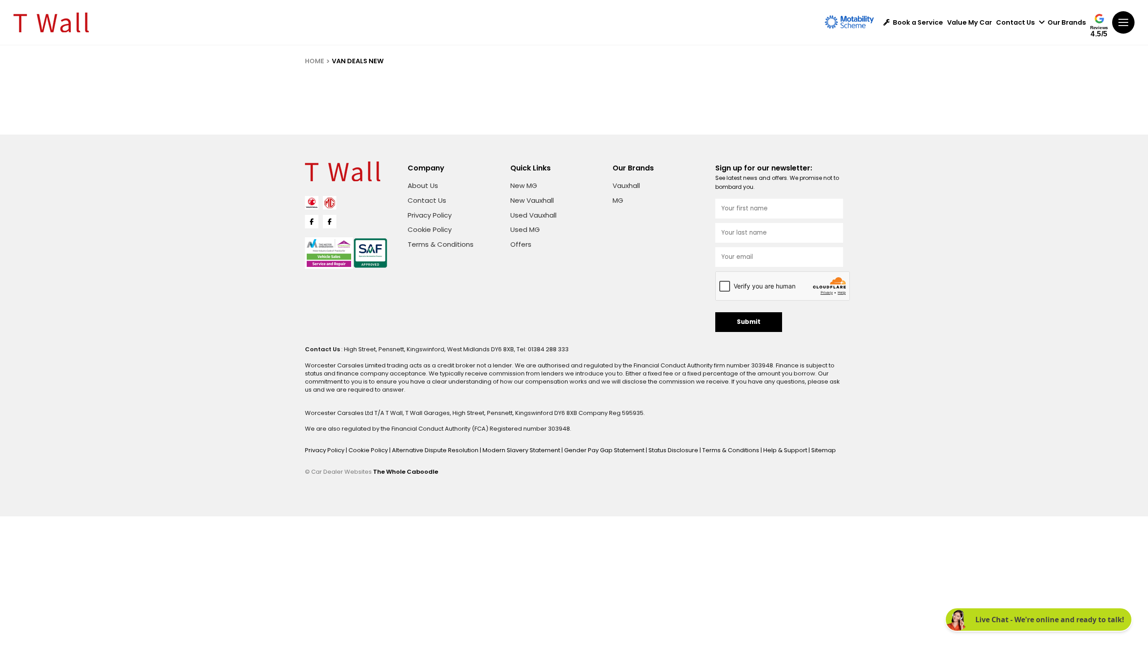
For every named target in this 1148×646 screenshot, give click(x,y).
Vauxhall (626, 185)
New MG (523, 185)
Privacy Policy (430, 215)
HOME (314, 61)
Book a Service (918, 22)
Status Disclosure (674, 450)
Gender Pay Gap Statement (605, 450)
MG (618, 200)
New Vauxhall (532, 200)
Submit (749, 322)
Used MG (525, 229)
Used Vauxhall (533, 215)
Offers (520, 244)
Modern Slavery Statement (522, 450)
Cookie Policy (430, 229)
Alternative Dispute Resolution (436, 450)
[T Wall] (51, 22)
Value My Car (969, 22)
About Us (423, 185)
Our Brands (1067, 22)
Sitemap (823, 450)
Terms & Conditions (441, 244)
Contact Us (1015, 22)
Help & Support (786, 450)
